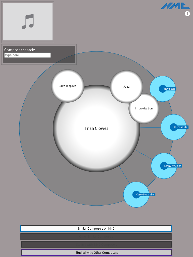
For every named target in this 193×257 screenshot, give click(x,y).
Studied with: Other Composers (97, 252)
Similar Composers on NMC (96, 228)
